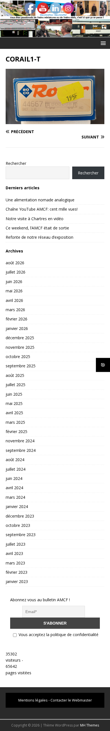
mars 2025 (15, 422)
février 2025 (16, 431)
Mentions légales (33, 700)
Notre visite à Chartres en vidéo (34, 218)
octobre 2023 (18, 525)
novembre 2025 (20, 347)
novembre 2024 (20, 440)
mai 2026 (14, 290)
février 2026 (16, 319)
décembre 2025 (20, 337)
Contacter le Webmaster (71, 700)
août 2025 (15, 375)
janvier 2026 (17, 328)
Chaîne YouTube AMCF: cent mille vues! (42, 209)
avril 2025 (14, 412)
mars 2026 (15, 309)
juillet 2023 (15, 544)
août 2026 (15, 262)
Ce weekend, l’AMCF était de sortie (37, 228)
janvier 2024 (17, 506)
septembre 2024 (21, 450)
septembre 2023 (21, 534)
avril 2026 (14, 300)
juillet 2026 (15, 272)
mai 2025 (14, 403)
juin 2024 (14, 478)
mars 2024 (15, 497)
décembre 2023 (20, 516)
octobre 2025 (18, 356)
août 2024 (15, 459)
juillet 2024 (15, 469)
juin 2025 (14, 394)
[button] (102, 43)
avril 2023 (14, 553)
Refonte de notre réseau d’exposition (39, 237)
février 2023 (16, 572)
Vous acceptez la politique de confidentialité (57, 634)
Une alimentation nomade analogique (40, 199)
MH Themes (89, 725)
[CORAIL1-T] (55, 121)
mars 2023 (15, 563)
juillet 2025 (15, 384)
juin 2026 (14, 281)
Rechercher (16, 163)
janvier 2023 (17, 581)
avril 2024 (14, 487)
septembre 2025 (21, 365)
